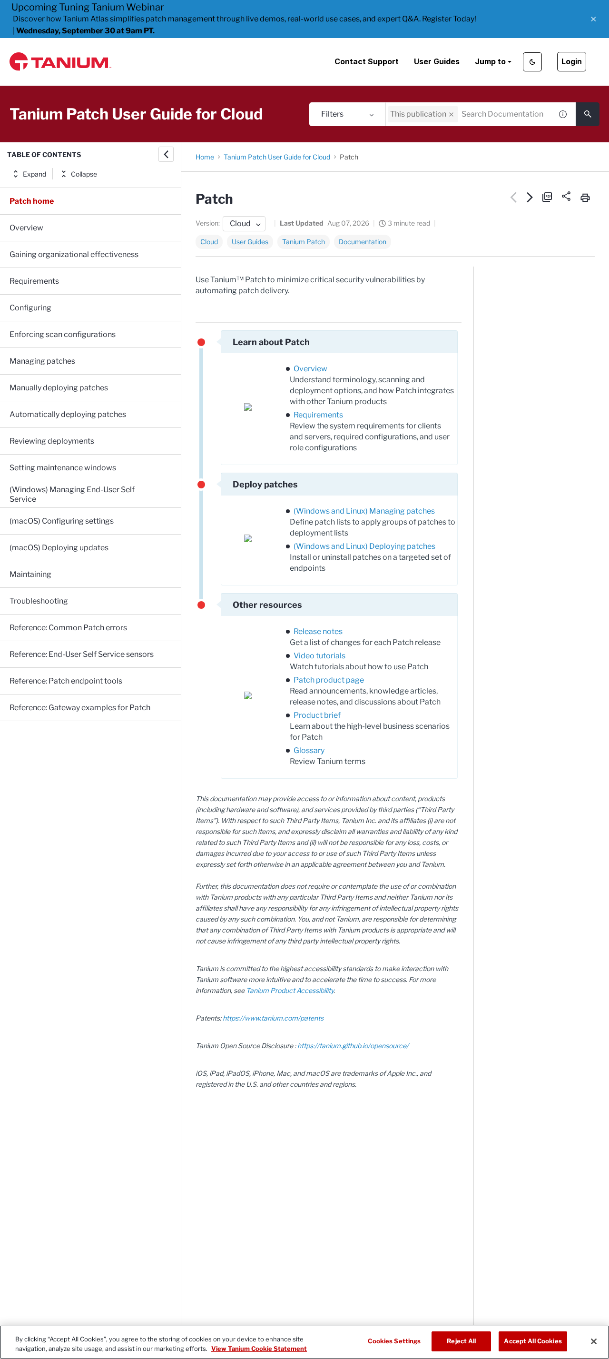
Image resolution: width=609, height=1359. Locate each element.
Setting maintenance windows (63, 467)
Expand (34, 174)
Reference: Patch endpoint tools (66, 680)
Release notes (318, 631)
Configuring (30, 307)
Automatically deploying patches (68, 414)
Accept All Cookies (532, 1341)
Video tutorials (319, 655)
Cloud (209, 242)
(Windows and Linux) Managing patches (364, 511)
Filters (332, 114)
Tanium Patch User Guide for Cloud (277, 157)
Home (205, 157)
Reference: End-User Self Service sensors (82, 654)
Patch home (32, 201)
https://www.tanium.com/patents (273, 1018)
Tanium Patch (303, 242)
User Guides (437, 61)
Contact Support (366, 61)
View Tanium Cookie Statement (259, 1348)
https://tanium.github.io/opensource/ (353, 1046)
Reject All (461, 1341)
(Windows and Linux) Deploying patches (364, 546)
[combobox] (468, 114)
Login (571, 61)
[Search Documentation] (587, 114)
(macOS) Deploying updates (59, 547)
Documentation (362, 242)
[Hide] (166, 154)
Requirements (34, 281)
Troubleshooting (39, 600)
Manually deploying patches (59, 387)
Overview (26, 227)
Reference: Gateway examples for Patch (80, 707)
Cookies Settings (394, 1341)
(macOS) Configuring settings (62, 521)
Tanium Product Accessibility (290, 990)
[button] (593, 19)
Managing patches (42, 361)
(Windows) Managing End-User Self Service (72, 494)
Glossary (309, 750)
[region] (304, 1342)
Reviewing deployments (52, 441)
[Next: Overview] (530, 197)
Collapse (84, 174)
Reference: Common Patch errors (68, 627)
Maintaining (30, 574)
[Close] (593, 1341)
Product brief (317, 715)
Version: (208, 223)
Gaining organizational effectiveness (74, 254)
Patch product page (329, 679)
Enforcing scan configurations (63, 334)
